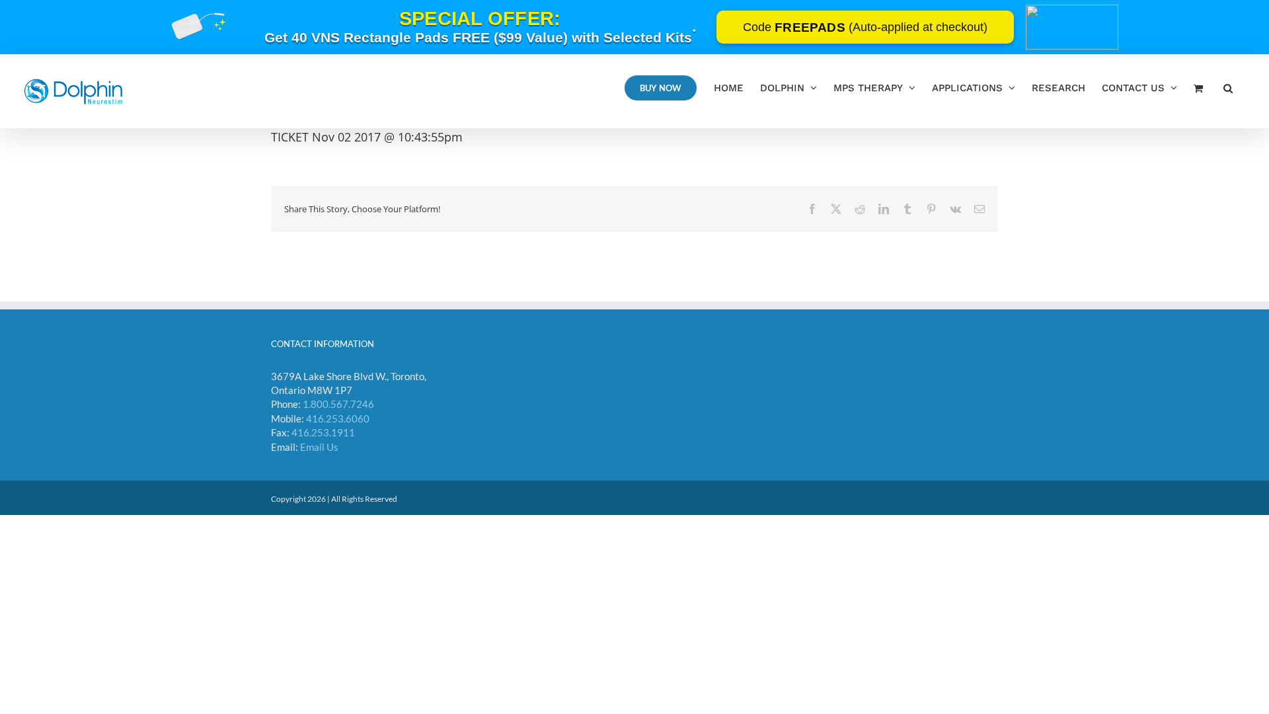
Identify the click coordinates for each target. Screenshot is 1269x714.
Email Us (319, 447)
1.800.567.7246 (338, 404)
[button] (1228, 87)
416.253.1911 (323, 432)
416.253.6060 (337, 418)
